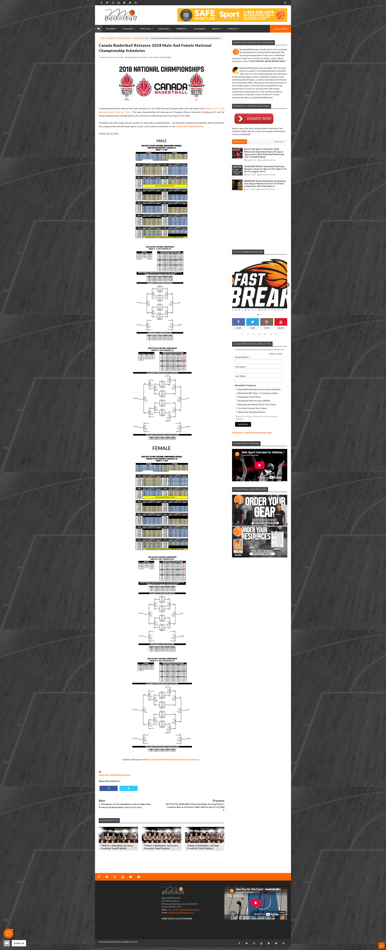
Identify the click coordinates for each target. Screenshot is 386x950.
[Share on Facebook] (109, 788)
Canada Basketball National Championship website (173, 759)
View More (279, 141)
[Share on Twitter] (129, 788)
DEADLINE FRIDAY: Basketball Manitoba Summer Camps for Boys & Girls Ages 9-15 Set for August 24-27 (265, 169)
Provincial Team (124, 38)
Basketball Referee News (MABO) (254, 401)
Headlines (112, 38)
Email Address (242, 357)
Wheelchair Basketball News (251, 412)
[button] (232, 284)
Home (102, 38)
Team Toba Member (141, 38)
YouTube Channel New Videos (252, 408)
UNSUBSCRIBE (264, 432)
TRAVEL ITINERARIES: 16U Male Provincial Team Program (117, 846)
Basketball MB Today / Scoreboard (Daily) (258, 393)
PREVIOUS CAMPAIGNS (244, 432)
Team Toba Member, (162, 57)
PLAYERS (110, 28)
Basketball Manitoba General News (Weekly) (259, 389)
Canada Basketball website (189, 126)
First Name (240, 367)
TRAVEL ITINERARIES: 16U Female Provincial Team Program (161, 846)
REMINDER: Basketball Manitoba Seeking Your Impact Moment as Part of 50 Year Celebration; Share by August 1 (264, 183)
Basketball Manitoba (107, 942)
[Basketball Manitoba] (121, 15)
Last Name (240, 376)
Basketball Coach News (249, 397)
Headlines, (133, 57)
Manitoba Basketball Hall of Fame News (257, 404)
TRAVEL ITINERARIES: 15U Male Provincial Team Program (203, 846)
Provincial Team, (145, 57)
